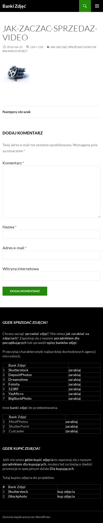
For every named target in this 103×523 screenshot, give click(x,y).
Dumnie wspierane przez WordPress (26, 517)
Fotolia (14, 384)
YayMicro (16, 394)
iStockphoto (17, 496)
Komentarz (13, 162)
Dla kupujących (62, 468)
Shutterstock (18, 370)
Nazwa (9, 226)
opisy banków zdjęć (62, 342)
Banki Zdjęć (14, 6)
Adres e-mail (14, 247)
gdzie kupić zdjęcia (39, 460)
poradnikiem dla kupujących (24, 464)
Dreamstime (18, 379)
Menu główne (97, 6)
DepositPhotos (20, 375)
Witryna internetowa (20, 268)
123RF (13, 389)
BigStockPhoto (20, 398)
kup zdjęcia (66, 491)
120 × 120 (36, 47)
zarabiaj (74, 370)
